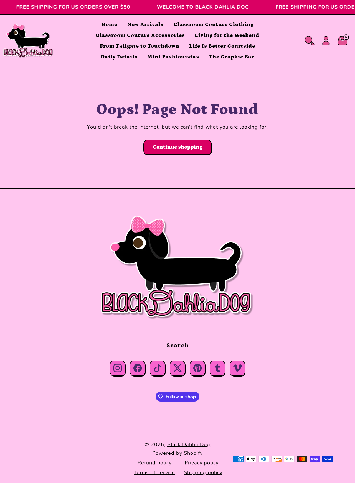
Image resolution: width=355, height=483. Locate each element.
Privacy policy (202, 462)
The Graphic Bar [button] (231, 57)
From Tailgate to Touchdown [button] (139, 46)
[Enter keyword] (309, 41)
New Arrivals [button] (145, 24)
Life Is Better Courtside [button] (222, 46)
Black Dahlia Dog (188, 444)
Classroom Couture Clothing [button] (214, 24)
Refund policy (155, 462)
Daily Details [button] (119, 57)
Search (177, 345)
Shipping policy (203, 472)
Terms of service (154, 472)
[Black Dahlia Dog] (177, 268)
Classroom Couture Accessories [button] (140, 35)
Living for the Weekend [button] (227, 35)
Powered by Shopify (177, 453)
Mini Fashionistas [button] (173, 57)
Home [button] (109, 24)
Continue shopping (177, 147)
